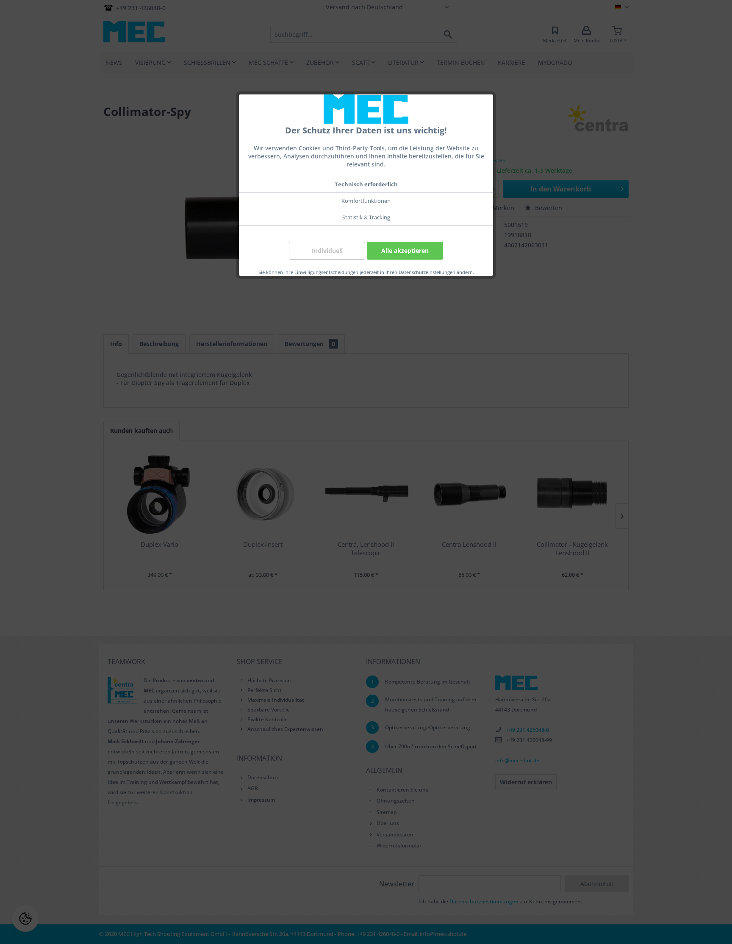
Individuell (327, 250)
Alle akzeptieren (405, 250)
